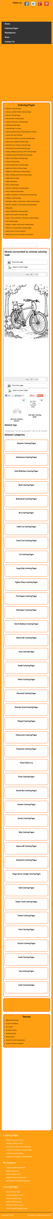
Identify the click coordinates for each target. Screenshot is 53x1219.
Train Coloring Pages (26, 930)
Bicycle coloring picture (17, 420)
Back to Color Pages (20, 267)
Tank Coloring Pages (26, 888)
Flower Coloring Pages (13, 161)
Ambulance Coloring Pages (26, 457)
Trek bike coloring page (34, 416)
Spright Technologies (43, 1215)
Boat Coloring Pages (26, 485)
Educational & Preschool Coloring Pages (18, 148)
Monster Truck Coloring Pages (26, 707)
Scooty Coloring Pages (26, 819)
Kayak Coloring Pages (26, 666)
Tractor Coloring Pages (26, 916)
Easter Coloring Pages (14, 1202)
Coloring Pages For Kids (14, 1195)
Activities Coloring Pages (13, 108)
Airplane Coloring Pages (26, 443)
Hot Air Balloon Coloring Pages (26, 624)
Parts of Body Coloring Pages (15, 191)
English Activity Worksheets (15, 1168)
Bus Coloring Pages (26, 513)
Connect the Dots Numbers (14, 135)
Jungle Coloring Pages (12, 178)
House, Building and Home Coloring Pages (19, 175)
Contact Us (10, 42)
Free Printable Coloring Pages (16, 1208)
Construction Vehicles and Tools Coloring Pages (20, 138)
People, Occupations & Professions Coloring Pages (21, 195)
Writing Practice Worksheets (16, 1177)
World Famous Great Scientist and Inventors (19, 234)
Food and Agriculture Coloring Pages (17, 165)
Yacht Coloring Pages (26, 985)
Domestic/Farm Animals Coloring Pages (18, 145)
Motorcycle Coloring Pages (26, 735)
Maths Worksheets (11, 181)
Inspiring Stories (11, 1033)
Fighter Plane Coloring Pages (26, 582)
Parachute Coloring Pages (26, 749)
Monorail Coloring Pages (26, 693)
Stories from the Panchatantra (15, 1040)
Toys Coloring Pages (12, 221)
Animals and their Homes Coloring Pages (18, 112)
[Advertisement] (26, 73)
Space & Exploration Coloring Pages (17, 211)
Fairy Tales (9, 1027)
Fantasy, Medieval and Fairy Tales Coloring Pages (21, 152)
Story (7, 37)
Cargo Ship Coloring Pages (26, 568)
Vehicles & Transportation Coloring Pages (18, 228)
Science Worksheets (13, 1174)
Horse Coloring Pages (14, 1198)
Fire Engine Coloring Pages (26, 596)
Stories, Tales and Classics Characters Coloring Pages (22, 218)
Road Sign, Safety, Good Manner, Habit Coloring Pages (23, 201)
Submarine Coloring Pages (26, 860)
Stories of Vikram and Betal (14, 1043)
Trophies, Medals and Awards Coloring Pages (20, 224)
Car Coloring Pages (26, 555)
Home (26, 15)
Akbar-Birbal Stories (12, 1020)
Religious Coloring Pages (13, 198)
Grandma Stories (11, 1030)
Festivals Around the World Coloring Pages (19, 155)
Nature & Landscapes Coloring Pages (17, 188)
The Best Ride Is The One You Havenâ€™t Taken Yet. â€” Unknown (26, 431)
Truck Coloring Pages (26, 957)
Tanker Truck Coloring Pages (26, 902)
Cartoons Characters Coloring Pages (17, 122)
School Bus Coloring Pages (26, 791)
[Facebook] (26, 4)
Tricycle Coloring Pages (26, 944)
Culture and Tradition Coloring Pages (17, 142)
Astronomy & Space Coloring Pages (18, 1147)
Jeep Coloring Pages (26, 652)
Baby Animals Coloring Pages (15, 118)
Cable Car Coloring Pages (26, 527)
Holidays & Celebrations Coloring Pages (18, 171)
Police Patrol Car (26, 763)
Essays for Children (12, 1023)
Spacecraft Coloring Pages (26, 846)
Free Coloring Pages (13, 1192)
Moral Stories (10, 1037)
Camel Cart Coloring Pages (26, 541)
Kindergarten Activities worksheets (18, 1181)
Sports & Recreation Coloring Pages (17, 214)
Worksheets (10, 33)
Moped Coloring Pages (26, 721)
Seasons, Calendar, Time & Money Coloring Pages (21, 205)
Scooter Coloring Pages (26, 805)
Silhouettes (9, 208)
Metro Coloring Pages (26, 680)
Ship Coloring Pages (26, 832)
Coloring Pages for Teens (13, 128)
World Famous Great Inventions (16, 231)
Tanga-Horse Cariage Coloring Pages (26, 874)
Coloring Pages (11, 28)
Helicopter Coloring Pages (26, 610)
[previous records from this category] (40, 274)
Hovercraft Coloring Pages (26, 638)
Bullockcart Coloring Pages (26, 499)
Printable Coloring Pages (15, 1205)
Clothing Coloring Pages (13, 125)
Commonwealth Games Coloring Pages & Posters (21, 132)
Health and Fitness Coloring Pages (16, 168)
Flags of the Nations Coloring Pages (17, 158)
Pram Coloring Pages (26, 777)
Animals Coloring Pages (13, 115)
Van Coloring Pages (26, 971)
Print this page (17, 262)
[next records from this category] (44, 274)
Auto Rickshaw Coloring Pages (26, 471)
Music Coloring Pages (12, 185)
